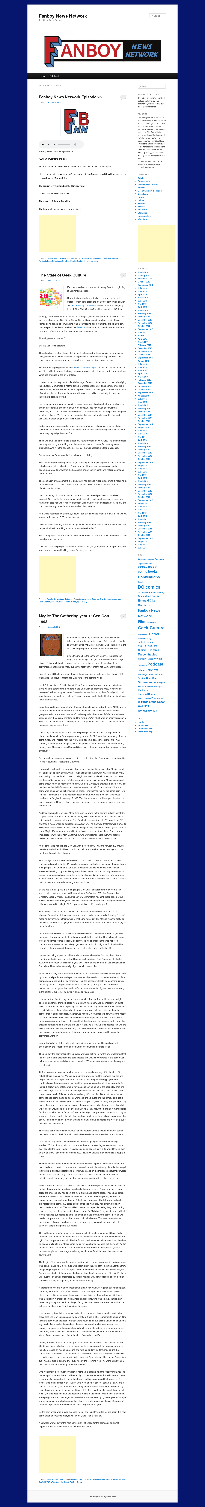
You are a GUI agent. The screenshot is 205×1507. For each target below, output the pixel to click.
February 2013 (144, 484)
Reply (84, 601)
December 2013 (145, 452)
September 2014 (145, 424)
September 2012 (145, 500)
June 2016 (142, 367)
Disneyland (144, 596)
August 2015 (143, 395)
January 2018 (144, 316)
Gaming (74, 1479)
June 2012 (142, 509)
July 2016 (142, 364)
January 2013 (144, 487)
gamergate (116, 599)
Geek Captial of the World (150, 190)
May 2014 (142, 436)
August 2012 (143, 503)
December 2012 (145, 490)
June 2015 (142, 402)
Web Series (143, 219)
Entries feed (143, 725)
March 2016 (143, 376)
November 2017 (145, 322)
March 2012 (143, 519)
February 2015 (144, 408)
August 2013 (143, 465)
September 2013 (145, 462)
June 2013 (142, 471)
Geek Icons (143, 193)
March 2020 (143, 272)
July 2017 (142, 332)
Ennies (115, 258)
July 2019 (142, 288)
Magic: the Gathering (96, 1479)
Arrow (142, 559)
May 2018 (142, 303)
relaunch (142, 670)
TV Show (143, 690)
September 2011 (145, 538)
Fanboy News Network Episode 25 (70, 97)
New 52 (158, 658)
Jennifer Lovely (144, 638)
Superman (145, 682)
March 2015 (143, 405)
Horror (141, 197)
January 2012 (144, 525)
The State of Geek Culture (62, 275)
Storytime (59, 1479)
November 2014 (145, 417)
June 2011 (142, 547)
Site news (142, 209)
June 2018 (142, 300)
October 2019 (144, 281)
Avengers (150, 559)
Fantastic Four (45, 261)
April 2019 (142, 294)
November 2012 (145, 493)
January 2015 (144, 411)
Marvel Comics (148, 650)
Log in (141, 722)
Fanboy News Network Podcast (60, 258)
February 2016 (144, 379)
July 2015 (142, 398)
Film (141, 621)
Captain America (145, 563)
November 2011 (145, 531)
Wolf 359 (143, 706)
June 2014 (142, 433)
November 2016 (145, 351)
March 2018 (143, 310)
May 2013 (142, 474)
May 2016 (142, 370)
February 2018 (144, 313)
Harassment (64, 601)
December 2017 (145, 319)
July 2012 (142, 506)
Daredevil (107, 258)
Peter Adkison (112, 1479)
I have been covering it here (88, 367)
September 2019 (145, 285)
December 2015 (145, 383)
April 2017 (142, 338)
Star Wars (151, 678)
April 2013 (142, 478)
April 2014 (142, 440)
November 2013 (145, 455)
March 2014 (143, 443)
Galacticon (56, 261)
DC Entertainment (147, 592)
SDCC (161, 674)
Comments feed (145, 728)
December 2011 (145, 528)
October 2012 (144, 497)
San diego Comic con (148, 674)
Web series (157, 697)
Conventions (59, 599)
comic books (148, 571)
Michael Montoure (145, 659)
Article (50, 599)
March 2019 (143, 297)
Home (42, 75)
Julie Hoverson (146, 642)
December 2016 (145, 348)
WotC (72, 1482)
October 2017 (144, 326)
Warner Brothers (144, 698)
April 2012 (142, 516)
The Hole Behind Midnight (150, 686)
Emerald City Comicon (83, 305)
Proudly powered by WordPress (102, 1496)
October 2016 (144, 354)
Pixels (73, 261)
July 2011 (142, 544)
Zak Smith (81, 261)
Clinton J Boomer (147, 567)
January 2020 (144, 275)
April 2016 (142, 373)
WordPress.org (145, 731)
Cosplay (141, 582)
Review (141, 206)
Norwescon (142, 665)
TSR (48, 1482)
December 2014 (145, 414)
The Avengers (158, 682)
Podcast (141, 203)
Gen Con (65, 261)
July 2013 (142, 468)
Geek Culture (44, 601)
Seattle (142, 678)
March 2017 (143, 341)
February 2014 (144, 446)
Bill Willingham (96, 258)
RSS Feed (54, 75)
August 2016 (143, 361)
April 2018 (142, 307)
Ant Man (85, 258)
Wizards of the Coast (60, 1482)
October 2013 (144, 459)
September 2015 (145, 392)
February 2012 (144, 522)
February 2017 (144, 345)
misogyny (75, 601)
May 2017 (142, 335)
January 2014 (144, 449)
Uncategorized (144, 216)
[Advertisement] (57, 233)
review (153, 669)
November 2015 (145, 386)
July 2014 (142, 430)
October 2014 (144, 421)
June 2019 (142, 291)
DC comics (149, 587)
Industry (68, 599)
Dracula (155, 596)
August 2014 (143, 427)
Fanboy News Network (63, 15)
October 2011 (144, 535)
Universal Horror (146, 694)
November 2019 (145, 278)
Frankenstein (151, 622)
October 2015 (144, 389)
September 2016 (145, 357)
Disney (160, 592)
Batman (159, 559)
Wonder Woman (147, 710)
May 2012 (142, 512)
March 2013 (143, 481)
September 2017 (145, 329)
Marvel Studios (147, 654)
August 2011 (143, 541)
